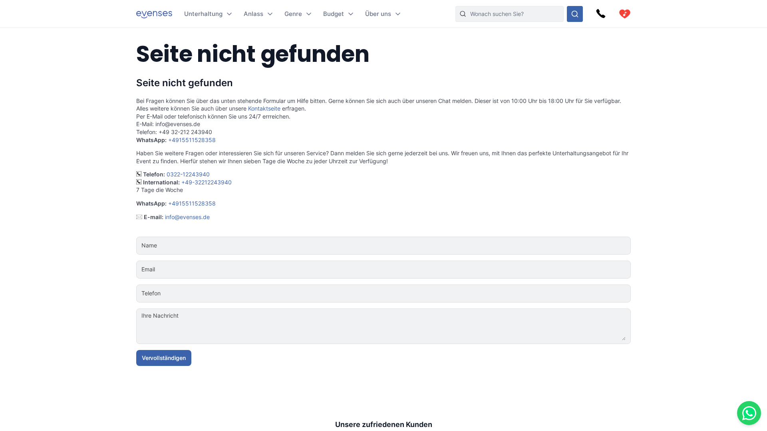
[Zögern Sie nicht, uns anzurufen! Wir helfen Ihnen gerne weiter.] (601, 14)
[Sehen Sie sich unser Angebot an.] (575, 14)
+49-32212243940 (206, 182)
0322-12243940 (188, 174)
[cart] (625, 14)
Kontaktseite (264, 108)
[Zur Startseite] (154, 14)
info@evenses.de (187, 217)
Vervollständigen (164, 357)
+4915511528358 (192, 139)
